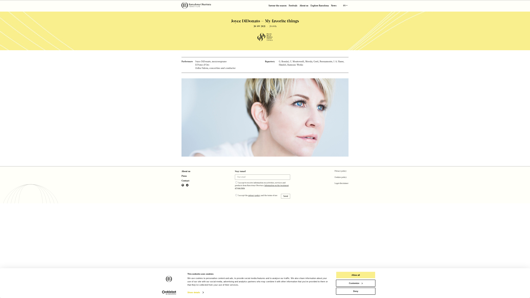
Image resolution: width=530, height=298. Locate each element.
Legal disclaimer (342, 183)
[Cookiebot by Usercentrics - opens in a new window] (169, 293)
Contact (185, 181)
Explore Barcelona (320, 6)
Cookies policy (341, 177)
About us (304, 6)
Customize (354, 283)
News (333, 6)
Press (184, 176)
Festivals (293, 6)
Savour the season (278, 6)
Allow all (356, 275)
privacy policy (254, 195)
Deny (355, 291)
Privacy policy (341, 171)
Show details (193, 292)
